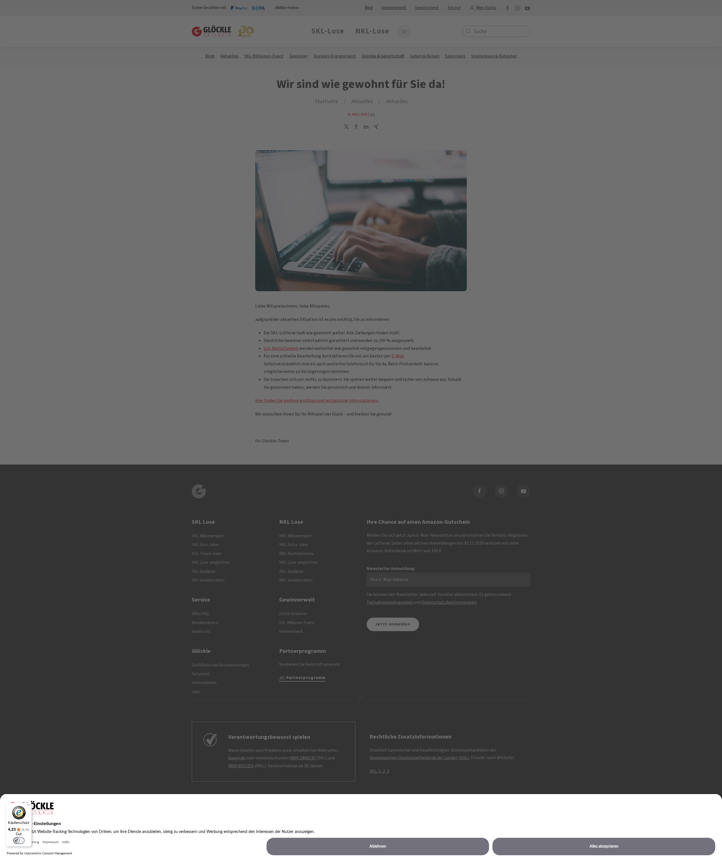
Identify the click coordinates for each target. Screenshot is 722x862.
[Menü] (28, 806)
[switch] (19, 840)
